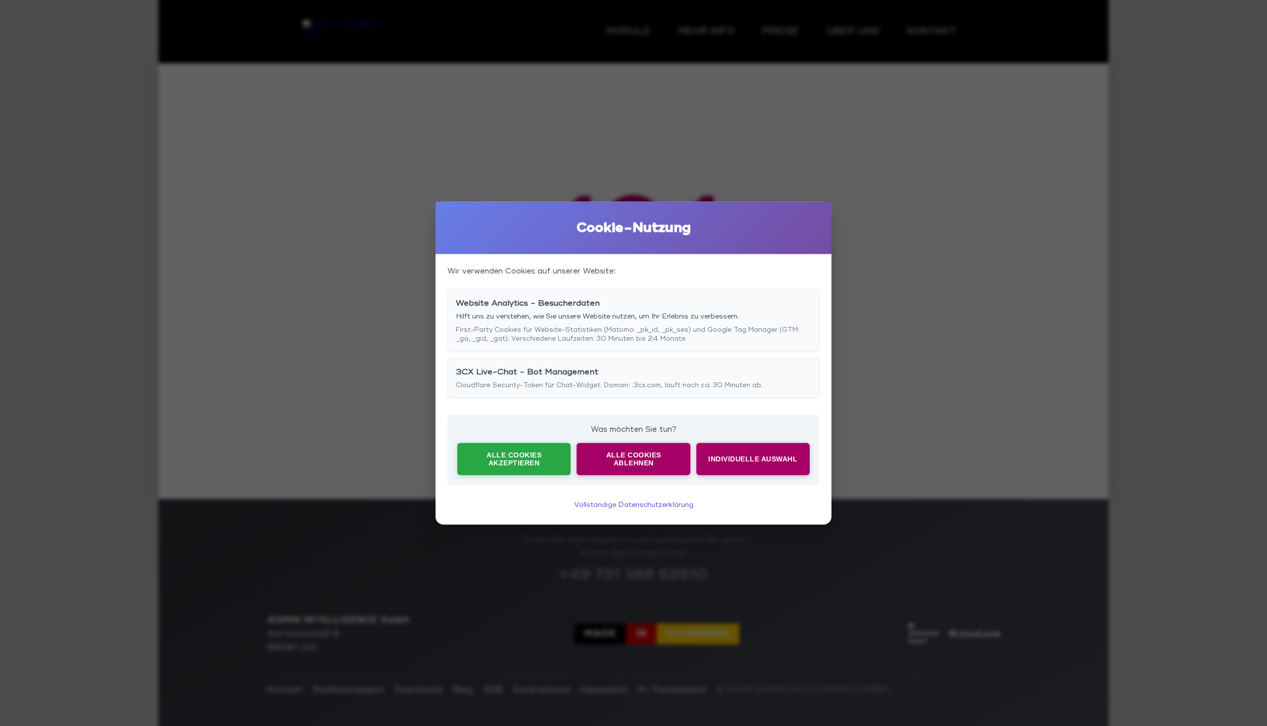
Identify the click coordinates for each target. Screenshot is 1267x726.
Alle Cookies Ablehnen (633, 459)
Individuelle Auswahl (752, 459)
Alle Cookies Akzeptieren (514, 459)
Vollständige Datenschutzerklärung (633, 504)
